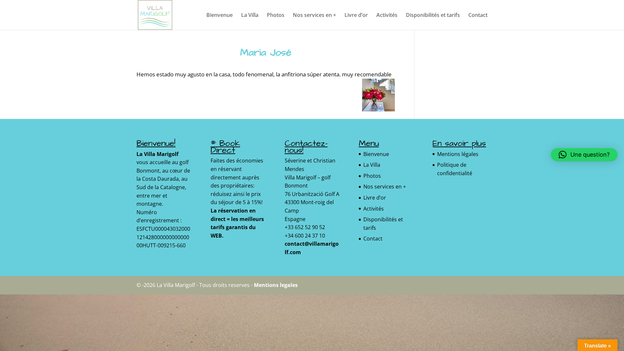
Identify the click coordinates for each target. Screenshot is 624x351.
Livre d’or (356, 16)
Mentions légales (457, 154)
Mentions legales (276, 285)
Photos (275, 16)
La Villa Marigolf (157, 154)
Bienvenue (219, 16)
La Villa (249, 16)
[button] (584, 154)
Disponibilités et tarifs (433, 16)
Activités (386, 16)
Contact (478, 16)
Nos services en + (314, 16)
